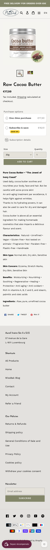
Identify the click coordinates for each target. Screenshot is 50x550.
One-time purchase (20, 118)
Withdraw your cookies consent (23, 471)
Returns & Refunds (15, 423)
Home (8, 369)
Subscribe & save (19, 129)
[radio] (6, 118)
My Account (11, 395)
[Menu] (39, 12)
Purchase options (13, 111)
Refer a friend (13, 403)
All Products (12, 360)
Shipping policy (14, 432)
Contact (9, 386)
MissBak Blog (12, 378)
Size (6, 149)
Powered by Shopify (33, 540)
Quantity (38, 149)
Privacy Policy (13, 454)
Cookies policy (13, 462)
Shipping (21, 97)
